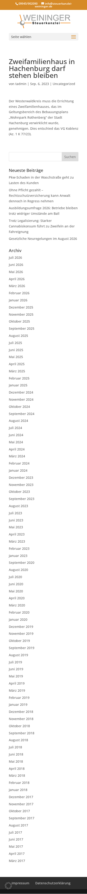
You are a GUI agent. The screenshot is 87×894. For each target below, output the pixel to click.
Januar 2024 (18, 470)
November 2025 (21, 314)
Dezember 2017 (21, 797)
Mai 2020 (16, 591)
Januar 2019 (18, 704)
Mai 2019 (16, 676)
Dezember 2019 (21, 626)
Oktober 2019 (19, 640)
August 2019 (18, 655)
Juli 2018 (15, 747)
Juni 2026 (16, 264)
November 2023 (21, 484)
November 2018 (21, 719)
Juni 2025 (16, 350)
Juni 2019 (16, 669)
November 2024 (21, 399)
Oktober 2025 (19, 321)
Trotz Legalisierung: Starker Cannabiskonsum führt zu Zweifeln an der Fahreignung (42, 226)
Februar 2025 (19, 378)
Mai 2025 (16, 357)
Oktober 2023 (19, 491)
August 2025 (18, 335)
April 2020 (17, 598)
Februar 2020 (19, 612)
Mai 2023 (16, 527)
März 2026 (17, 286)
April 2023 (17, 534)
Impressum (20, 883)
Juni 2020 (16, 584)
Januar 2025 (18, 385)
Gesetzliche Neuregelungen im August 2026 (43, 238)
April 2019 (17, 683)
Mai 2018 (16, 761)
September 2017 (21, 818)
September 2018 (21, 733)
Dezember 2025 (21, 307)
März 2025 (17, 371)
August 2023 (18, 506)
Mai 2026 (16, 272)
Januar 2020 (18, 619)
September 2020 (21, 562)
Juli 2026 (15, 257)
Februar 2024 (19, 463)
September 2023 (21, 499)
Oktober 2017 (19, 811)
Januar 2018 (18, 790)
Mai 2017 (16, 846)
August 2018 (18, 740)
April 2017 (17, 853)
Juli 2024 (15, 428)
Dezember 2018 (21, 711)
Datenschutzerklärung (53, 883)
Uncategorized (64, 84)
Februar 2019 (19, 697)
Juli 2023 (15, 513)
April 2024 (17, 449)
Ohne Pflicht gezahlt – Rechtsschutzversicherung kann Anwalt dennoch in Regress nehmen (39, 195)
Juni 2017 (16, 839)
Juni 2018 (16, 754)
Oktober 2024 (19, 406)
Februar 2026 (19, 293)
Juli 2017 (15, 832)
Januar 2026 (18, 300)
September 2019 (21, 648)
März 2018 (17, 775)
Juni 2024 (16, 435)
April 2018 (17, 768)
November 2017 (21, 804)
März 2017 (17, 861)
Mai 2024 (16, 442)
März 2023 (17, 541)
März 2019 (17, 690)
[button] (8, 885)
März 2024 (17, 456)
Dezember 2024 (21, 392)
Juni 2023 (16, 520)
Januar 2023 (18, 555)
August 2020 (18, 570)
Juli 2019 (15, 662)
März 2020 (17, 605)
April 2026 (17, 279)
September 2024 (21, 414)
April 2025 (17, 364)
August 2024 (18, 420)
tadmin (20, 84)
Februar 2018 (19, 782)
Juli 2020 (15, 577)
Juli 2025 (15, 343)
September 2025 (21, 328)
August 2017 (18, 825)
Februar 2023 (19, 548)
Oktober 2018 (19, 726)
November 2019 (21, 633)
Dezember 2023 (21, 477)
